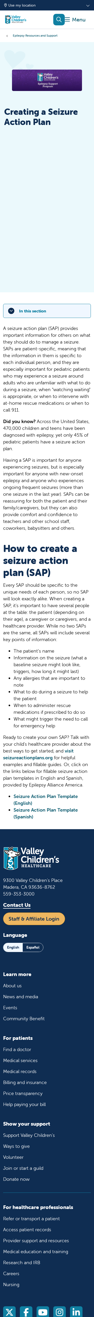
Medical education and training (35, 1251)
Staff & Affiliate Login (34, 918)
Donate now (16, 1179)
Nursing (11, 1284)
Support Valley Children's (29, 1135)
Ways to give (16, 1146)
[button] (75, 20)
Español (32, 947)
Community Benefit (24, 1019)
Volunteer (13, 1157)
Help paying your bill (24, 1104)
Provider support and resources (36, 1241)
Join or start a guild (23, 1168)
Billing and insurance (25, 1082)
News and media (20, 997)
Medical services (20, 1060)
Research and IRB (21, 1262)
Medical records (20, 1071)
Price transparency (23, 1093)
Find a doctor (17, 1049)
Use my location (22, 5)
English (13, 947)
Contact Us (17, 905)
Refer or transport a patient (31, 1219)
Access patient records (27, 1230)
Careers (11, 1273)
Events (10, 1008)
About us (12, 986)
